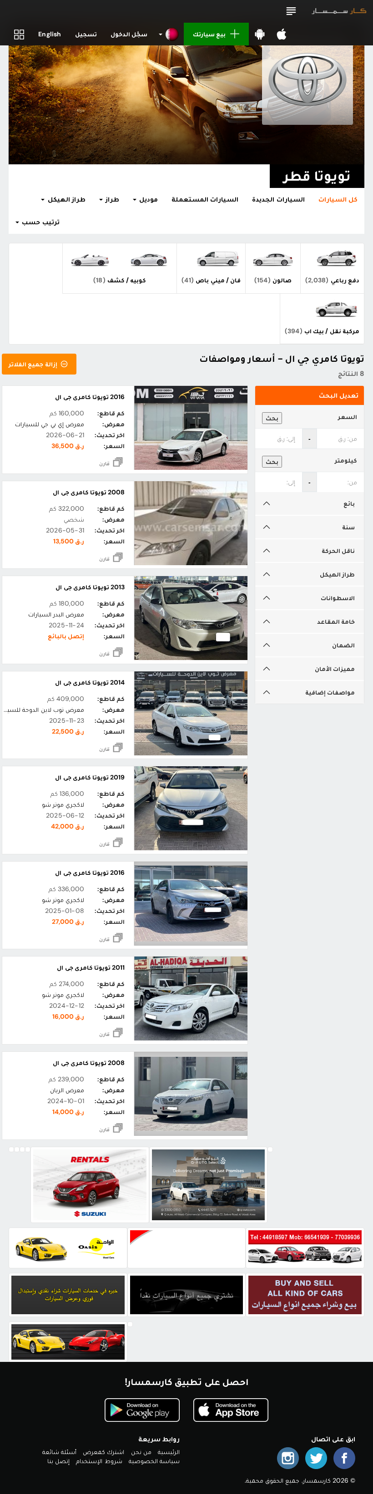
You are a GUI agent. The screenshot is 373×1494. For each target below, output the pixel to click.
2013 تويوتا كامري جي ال (90, 587)
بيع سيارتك (209, 34)
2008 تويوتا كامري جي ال (89, 492)
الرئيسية (169, 1452)
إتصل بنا (58, 1461)
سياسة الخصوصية (154, 1461)
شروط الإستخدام (99, 1461)
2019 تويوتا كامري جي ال (90, 777)
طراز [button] (111, 199)
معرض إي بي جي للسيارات (49, 424)
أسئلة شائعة (59, 1452)
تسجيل (86, 34)
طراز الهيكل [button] (65, 199)
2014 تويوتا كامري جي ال (90, 682)
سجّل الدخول (129, 34)
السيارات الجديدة (278, 199)
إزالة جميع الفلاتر (34, 364)
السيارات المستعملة (204, 199)
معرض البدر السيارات (56, 614)
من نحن (141, 1452)
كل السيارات (338, 199)
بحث (272, 418)
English (49, 34)
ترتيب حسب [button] (39, 222)
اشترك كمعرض (103, 1452)
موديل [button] (147, 199)
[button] (291, 11)
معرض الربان (67, 1090)
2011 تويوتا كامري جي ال (91, 967)
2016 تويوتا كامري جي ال (90, 397)
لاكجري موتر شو (63, 804)
